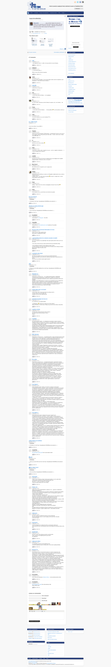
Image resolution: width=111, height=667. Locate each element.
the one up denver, (33, 196)
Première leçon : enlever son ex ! (34, 45)
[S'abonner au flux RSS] (75, 2)
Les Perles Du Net (71, 108)
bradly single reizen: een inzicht (39, 289)
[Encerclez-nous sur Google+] (83, 2)
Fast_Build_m (35, 412)
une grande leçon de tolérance (51, 45)
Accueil (28, 13)
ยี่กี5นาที (30, 457)
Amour (34, 33)
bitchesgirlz (34, 476)
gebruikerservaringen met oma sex (39, 298)
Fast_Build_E (35, 384)
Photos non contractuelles (72, 110)
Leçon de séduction (35, 18)
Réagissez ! (62, 48)
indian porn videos (36, 541)
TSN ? (32, 12)
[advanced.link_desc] (39, 611)
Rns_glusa (34, 359)
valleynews (30, 631)
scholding (34, 318)
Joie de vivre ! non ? (37, 631)
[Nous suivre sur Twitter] (78, 2)
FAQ (59, 12)
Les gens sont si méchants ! (38, 636)
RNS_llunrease (35, 334)
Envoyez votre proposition (44, 12)
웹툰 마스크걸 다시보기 (34, 467)
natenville (34, 85)
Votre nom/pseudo (45, 595)
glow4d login (35, 531)
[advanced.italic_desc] (31, 611)
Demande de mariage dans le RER (53, 631)
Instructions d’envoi (53, 12)
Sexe (69, 94)
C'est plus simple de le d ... (72, 61)
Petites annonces (77, 101)
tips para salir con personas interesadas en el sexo (43, 229)
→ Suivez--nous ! (69, 631)
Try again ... (70, 58)
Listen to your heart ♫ (37, 633)
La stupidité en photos (71, 89)
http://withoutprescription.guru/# (37, 452)
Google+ (71, 101)
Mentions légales (35, 658)
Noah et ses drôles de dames (52, 639)
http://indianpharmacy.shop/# (37, 584)
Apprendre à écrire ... (38, 33)
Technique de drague (71, 63)
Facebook (45, 33)
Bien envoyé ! (50, 637)
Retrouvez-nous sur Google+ (33, 662)
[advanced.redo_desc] (37, 611)
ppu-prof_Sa (35, 549)
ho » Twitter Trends (33, 121)
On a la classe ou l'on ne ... (72, 68)
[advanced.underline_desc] (32, 611)
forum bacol (34, 522)
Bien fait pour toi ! (71, 82)
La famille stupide (71, 87)
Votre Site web (44, 600)
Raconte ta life (70, 92)
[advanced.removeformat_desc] (44, 611)
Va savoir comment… (33, 52)
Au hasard (36, 12)
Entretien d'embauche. (71, 54)
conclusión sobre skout (37, 253)
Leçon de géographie (42, 45)
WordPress (34, 663)
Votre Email (44, 598)
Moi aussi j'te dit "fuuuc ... (72, 66)
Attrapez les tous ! (71, 56)
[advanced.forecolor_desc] (42, 611)
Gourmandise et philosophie (59, 52)
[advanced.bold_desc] (29, 611)
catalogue (73, 100)
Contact (63, 12)
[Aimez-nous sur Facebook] (80, 2)
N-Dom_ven (34, 487)
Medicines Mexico (46, 577)
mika (33, 60)
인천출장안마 (30, 638)
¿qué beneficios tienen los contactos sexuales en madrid (44, 238)
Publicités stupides (71, 91)
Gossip (74, 101)
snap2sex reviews (36, 309)
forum (69, 101)
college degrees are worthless (35, 440)
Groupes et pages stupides (72, 84)
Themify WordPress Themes (51, 663)
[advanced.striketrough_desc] (34, 611)
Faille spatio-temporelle (38, 638)
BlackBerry (69, 100)
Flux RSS (69, 48)
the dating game (40, 217)
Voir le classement (71, 73)
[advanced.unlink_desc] (40, 611)
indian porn (34, 513)
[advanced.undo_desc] (36, 611)
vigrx (30, 263)
